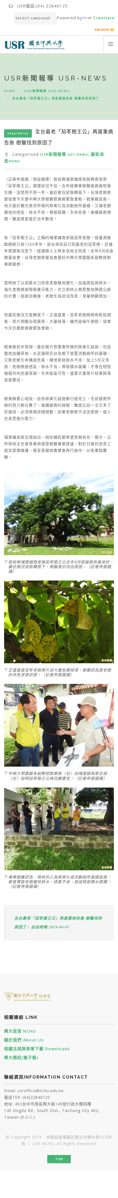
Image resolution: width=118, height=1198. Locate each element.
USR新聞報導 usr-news (47, 91)
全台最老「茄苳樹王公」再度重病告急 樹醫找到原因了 (55, 98)
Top (59, 1159)
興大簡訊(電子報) (21, 1057)
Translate (104, 17)
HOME (10, 91)
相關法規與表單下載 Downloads (37, 1048)
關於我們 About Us (24, 1040)
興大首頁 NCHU (20, 1031)
